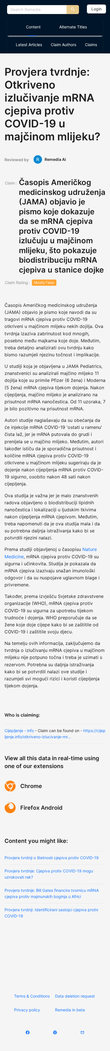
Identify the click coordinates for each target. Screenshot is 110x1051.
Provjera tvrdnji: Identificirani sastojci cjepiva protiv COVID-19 (51, 912)
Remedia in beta (70, 1009)
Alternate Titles (73, 26)
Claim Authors (63, 44)
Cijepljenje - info (19, 730)
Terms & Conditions (32, 996)
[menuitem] (32, 27)
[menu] (55, 27)
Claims (91, 44)
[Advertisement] (55, 951)
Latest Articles (29, 44)
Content (33, 26)
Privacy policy (27, 1009)
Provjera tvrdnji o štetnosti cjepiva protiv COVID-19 (52, 857)
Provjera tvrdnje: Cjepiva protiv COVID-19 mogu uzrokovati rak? (49, 873)
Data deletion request (75, 996)
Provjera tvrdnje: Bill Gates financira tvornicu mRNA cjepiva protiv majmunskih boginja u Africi (52, 893)
